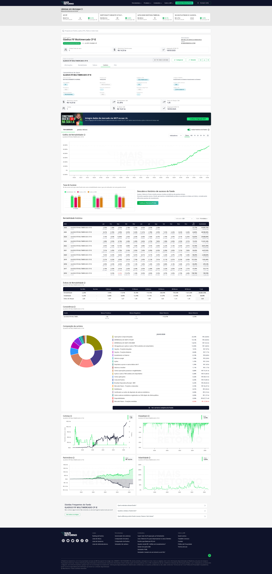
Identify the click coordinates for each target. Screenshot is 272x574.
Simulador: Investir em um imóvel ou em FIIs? (151, 552)
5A (204, 135)
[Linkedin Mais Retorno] (86, 540)
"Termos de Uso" (178, 565)
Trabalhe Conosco (183, 539)
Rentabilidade (82, 65)
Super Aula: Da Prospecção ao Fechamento (151, 536)
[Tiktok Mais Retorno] (82, 540)
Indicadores (174, 135)
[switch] (189, 130)
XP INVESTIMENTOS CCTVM (188, 43)
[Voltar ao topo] (209, 555)
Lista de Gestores (97, 541)
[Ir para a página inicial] (67, 3)
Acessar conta (204, 3)
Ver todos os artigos (72, 514)
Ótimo (187, 135)
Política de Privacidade (185, 544)
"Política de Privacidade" (193, 565)
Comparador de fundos (122, 541)
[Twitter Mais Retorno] (72, 540)
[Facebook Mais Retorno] (77, 540)
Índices (95, 65)
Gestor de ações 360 (144, 547)
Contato (180, 541)
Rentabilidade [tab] (68, 130)
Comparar (179, 60)
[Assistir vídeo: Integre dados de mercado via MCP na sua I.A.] (72, 119)
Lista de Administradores (100, 544)
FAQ (115, 65)
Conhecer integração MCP (198, 119)
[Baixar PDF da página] (204, 60)
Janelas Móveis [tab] (82, 130)
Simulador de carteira (121, 544)
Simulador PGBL (142, 549)
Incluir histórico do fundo (199, 130)
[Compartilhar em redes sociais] (208, 60)
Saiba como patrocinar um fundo (69, 11)
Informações (68, 65)
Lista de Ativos (96, 539)
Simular (193, 60)
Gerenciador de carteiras (122, 536)
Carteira (105, 65)
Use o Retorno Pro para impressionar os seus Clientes (154, 539)
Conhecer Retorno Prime (147, 203)
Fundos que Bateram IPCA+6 (146, 541)
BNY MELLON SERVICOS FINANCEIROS (191, 39)
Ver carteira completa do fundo (162, 408)
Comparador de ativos (122, 539)
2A (198, 135)
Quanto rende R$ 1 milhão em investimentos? (152, 544)
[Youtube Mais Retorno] (68, 540)
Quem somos (182, 536)
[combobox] (202, 218)
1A (195, 135)
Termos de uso (182, 547)
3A (201, 135)
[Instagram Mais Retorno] (63, 540)
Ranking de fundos (98, 536)
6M (191, 135)
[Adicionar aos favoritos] (200, 60)
